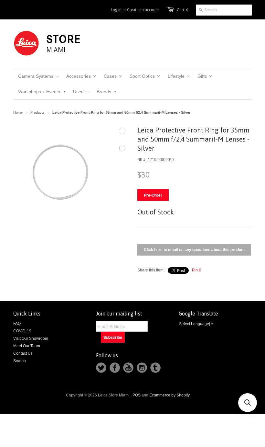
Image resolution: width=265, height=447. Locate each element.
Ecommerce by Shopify (169, 395)
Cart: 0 (182, 9)
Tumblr (155, 367)
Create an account (143, 9)
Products (37, 112)
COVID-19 (22, 331)
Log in (116, 9)
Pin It (196, 270)
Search (19, 361)
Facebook (115, 367)
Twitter (101, 367)
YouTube (128, 367)
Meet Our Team (26, 346)
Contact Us (23, 353)
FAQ (17, 323)
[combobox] (224, 10)
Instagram (142, 367)
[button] (247, 402)
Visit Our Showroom (30, 338)
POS (136, 395)
